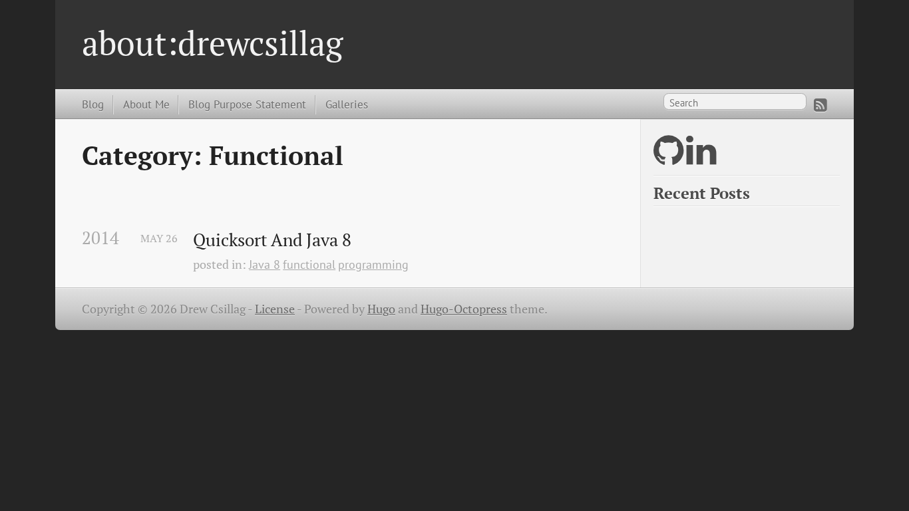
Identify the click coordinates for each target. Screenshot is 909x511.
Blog (93, 104)
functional (309, 264)
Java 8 (264, 264)
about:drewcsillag (212, 43)
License (275, 309)
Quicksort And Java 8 (272, 240)
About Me (146, 104)
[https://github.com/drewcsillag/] (668, 158)
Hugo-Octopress (464, 309)
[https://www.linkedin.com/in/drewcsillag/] (701, 158)
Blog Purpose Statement (247, 104)
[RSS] (820, 105)
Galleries (346, 104)
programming (373, 264)
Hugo (381, 309)
